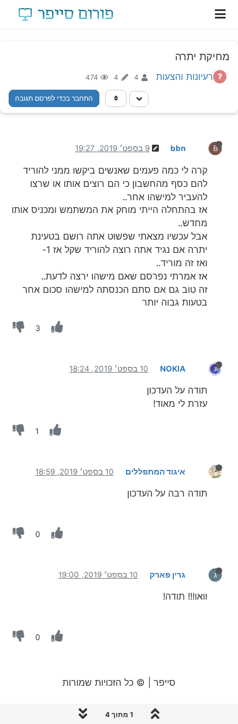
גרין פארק (167, 574)
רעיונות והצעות (184, 76)
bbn (177, 148)
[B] (205, 147)
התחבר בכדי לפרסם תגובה (54, 98)
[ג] (205, 574)
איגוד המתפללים (155, 471)
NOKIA (172, 368)
